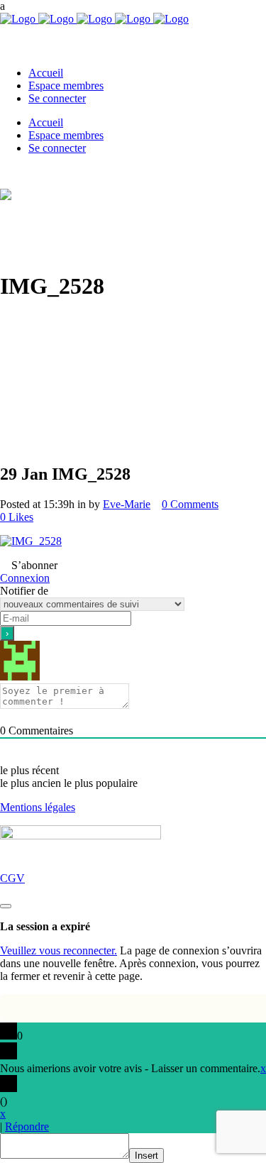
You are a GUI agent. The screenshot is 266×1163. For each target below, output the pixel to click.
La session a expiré (45, 926)
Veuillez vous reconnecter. (58, 950)
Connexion (25, 578)
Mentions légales (37, 807)
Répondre (27, 1126)
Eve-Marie (126, 504)
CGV (12, 878)
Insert (146, 1155)
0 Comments (190, 504)
